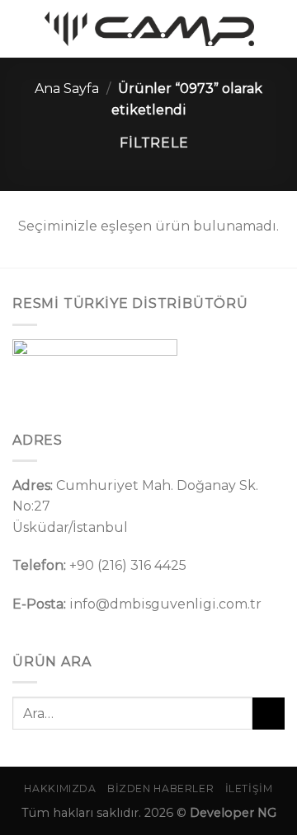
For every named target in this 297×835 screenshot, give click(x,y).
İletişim (249, 788)
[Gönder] (268, 713)
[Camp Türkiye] (149, 29)
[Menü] (22, 28)
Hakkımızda (60, 788)
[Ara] (278, 28)
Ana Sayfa (67, 88)
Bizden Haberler (160, 788)
